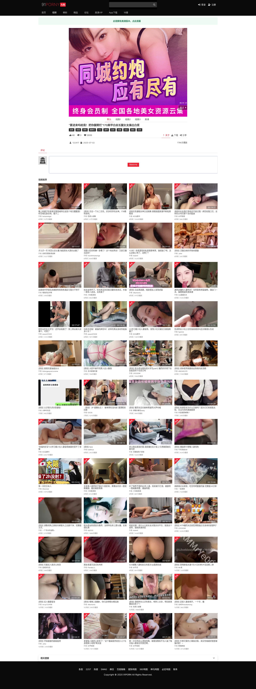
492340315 (182, 371)
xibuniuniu (137, 293)
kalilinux (91, 450)
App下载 (113, 12)
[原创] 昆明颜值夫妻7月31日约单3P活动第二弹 (194, 565)
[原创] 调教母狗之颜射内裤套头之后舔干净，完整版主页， (59, 526)
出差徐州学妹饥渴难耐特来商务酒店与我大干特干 (58, 290)
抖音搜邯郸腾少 (184, 413)
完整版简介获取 (138, 452)
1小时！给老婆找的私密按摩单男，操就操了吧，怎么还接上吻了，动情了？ (150, 251)
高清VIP (99, 12)
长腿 (119, 130)
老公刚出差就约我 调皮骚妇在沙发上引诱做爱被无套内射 (150, 448)
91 (53, 4)
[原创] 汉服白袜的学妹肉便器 (186, 250)
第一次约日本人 (44, 486)
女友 (126, 130)
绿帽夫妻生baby (139, 410)
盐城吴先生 (46, 567)
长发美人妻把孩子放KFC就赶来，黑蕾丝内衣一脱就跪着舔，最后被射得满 (105, 487)
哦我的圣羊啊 (47, 293)
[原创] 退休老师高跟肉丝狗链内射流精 (190, 368)
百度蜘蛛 (121, 669)
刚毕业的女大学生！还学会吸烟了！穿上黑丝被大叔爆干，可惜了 (59, 330)
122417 (76, 143)
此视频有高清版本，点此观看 (127, 21)
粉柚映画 (181, 646)
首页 (44, 12)
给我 (78, 130)
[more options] (214, 658)
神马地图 (155, 669)
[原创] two (88, 447)
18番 (126, 12)
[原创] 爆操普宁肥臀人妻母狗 (186, 447)
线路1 (118, 119)
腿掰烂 (92, 130)
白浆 (139, 130)
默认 (109, 119)
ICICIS (90, 413)
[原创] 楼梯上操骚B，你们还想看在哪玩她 (101, 602)
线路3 (138, 119)
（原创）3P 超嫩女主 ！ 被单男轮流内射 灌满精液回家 (105, 408)
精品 (76, 12)
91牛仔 (135, 567)
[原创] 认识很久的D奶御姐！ (50, 407)
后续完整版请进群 (48, 253)
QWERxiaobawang (185, 605)
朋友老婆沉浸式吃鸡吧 (93, 565)
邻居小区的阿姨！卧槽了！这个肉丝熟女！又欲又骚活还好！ (105, 251)
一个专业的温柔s (48, 530)
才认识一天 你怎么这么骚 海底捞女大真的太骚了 (58, 250)
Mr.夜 (180, 567)
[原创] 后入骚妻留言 (46, 602)
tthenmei (45, 489)
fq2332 (181, 332)
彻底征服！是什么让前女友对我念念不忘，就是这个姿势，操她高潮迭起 (150, 526)
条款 (81, 669)
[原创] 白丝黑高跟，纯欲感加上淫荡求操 (146, 290)
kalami (135, 256)
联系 (175, 669)
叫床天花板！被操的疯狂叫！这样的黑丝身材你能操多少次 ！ (105, 330)
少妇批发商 (92, 295)
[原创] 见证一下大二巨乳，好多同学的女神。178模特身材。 (105, 212)
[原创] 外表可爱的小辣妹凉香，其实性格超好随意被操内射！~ (195, 642)
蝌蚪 (65, 12)
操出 (132, 130)
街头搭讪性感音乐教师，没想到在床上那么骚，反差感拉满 (105, 526)
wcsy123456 (47, 605)
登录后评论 (133, 165)
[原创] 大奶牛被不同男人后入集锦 (98, 368)
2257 (88, 669)
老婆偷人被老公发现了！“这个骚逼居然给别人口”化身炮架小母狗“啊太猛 (105, 642)
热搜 (96, 669)
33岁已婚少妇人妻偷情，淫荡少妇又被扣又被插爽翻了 (150, 330)
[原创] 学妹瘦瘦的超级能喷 (49, 641)
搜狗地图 (132, 669)
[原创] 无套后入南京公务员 (49, 565)
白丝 (112, 130)
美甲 (106, 130)
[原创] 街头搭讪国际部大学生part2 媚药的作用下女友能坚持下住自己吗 (150, 369)
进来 (71, 130)
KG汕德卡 (136, 216)
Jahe (180, 253)
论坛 (86, 12)
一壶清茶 (181, 489)
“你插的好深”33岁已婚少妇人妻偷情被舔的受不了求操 (59, 448)
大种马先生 (46, 410)
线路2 (128, 119)
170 (99, 130)
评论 (43, 150)
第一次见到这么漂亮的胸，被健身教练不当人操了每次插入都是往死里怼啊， (150, 642)
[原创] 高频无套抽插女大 (48, 368)
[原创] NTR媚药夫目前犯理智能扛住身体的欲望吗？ (195, 525)
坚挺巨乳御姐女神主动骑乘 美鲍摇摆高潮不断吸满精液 (150, 212)
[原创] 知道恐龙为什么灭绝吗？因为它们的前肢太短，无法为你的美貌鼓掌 (194, 408)
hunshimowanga (94, 256)
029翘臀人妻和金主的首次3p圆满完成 (145, 565)
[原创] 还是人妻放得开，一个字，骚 (189, 602)
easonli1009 (47, 334)
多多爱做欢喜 (92, 371)
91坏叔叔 (181, 216)
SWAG (104, 669)
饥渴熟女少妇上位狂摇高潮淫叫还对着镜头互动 (194, 329)
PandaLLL (91, 567)
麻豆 (112, 669)
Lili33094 (136, 373)
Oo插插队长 (182, 295)
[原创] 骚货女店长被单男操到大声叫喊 (145, 407)
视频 (54, 12)
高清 (147, 119)
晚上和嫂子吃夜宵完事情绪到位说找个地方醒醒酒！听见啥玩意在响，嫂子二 (59, 212)
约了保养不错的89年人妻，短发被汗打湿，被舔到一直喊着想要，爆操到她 (150, 487)
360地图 (143, 669)
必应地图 (166, 669)
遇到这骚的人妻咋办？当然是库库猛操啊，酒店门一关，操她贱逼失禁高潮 (195, 291)
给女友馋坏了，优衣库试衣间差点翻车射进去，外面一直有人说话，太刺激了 (105, 291)
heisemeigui (46, 216)
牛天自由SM (182, 450)
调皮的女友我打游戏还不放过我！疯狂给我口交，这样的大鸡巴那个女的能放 (195, 212)
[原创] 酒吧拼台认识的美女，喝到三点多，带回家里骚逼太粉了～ (150, 603)
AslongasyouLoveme (50, 371)
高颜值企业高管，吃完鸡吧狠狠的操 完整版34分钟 (195, 486)
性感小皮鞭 (92, 216)
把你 (85, 130)
